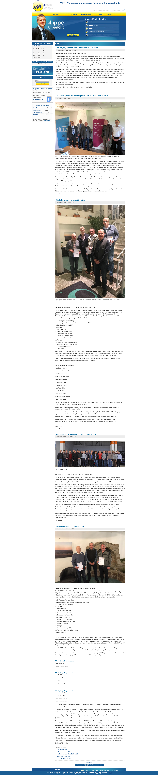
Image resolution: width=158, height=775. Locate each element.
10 (98, 765)
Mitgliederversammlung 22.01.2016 (67, 754)
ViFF (65, 14)
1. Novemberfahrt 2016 (63, 752)
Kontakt (109, 14)
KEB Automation (37, 112)
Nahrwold (35, 114)
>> (39, 47)
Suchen (42, 83)
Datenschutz (81, 773)
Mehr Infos (73, 35)
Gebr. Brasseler (37, 110)
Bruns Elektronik (37, 108)
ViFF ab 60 (99, 14)
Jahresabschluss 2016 (63, 749)
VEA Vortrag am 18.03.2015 (65, 758)
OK (110, 773)
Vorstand (74, 14)
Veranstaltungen (86, 14)
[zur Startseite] (43, 6)
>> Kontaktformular (38, 99)
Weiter (102, 765)
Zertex (34, 117)
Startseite (56, 14)
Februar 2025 (39, 45)
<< (34, 45)
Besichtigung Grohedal (63, 756)
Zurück (77, 765)
